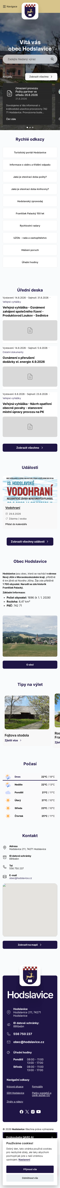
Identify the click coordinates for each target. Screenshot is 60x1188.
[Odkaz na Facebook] (21, 1111)
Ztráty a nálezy (15, 1101)
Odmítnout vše (30, 1178)
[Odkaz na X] (27, 1111)
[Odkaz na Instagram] (33, 1111)
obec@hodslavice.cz (20, 878)
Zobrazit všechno (38, 76)
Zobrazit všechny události (27, 541)
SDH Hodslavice (15, 1093)
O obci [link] (30, 664)
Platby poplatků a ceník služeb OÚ (41, 1094)
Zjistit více (11, 740)
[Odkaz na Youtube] (38, 1111)
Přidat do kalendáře (16, 524)
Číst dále (11, 119)
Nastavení (24, 1159)
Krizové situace (15, 1086)
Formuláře (37, 1086)
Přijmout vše (30, 1169)
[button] (10, 6)
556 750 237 (16, 868)
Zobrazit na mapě (28, 944)
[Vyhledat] (52, 59)
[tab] (27, 127)
